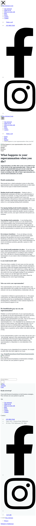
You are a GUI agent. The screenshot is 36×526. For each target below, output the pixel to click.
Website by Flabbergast (7, 524)
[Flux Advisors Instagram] (19, 113)
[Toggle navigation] (3, 118)
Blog (5, 138)
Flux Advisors (9, 518)
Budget (6, 140)
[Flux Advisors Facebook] (19, 77)
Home (6, 136)
